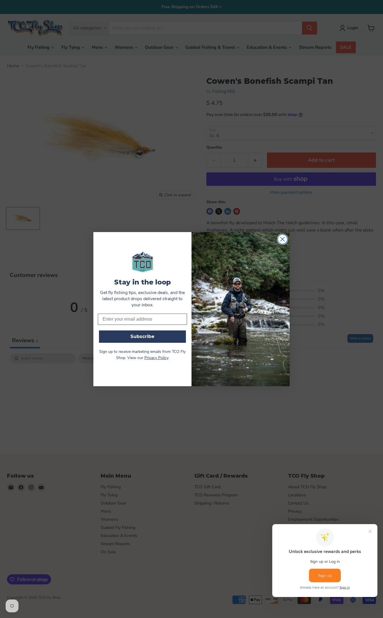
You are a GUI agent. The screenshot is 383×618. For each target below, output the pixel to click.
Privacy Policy (156, 358)
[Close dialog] (282, 239)
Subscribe (142, 336)
